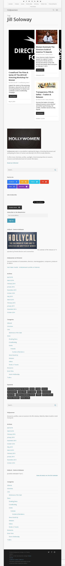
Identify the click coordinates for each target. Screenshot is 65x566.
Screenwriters (46, 392)
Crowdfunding (22, 82)
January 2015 (10, 306)
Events (47, 54)
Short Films (10, 371)
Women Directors (48, 395)
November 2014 (11, 309)
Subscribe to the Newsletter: (16, 212)
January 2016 (10, 287)
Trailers (9, 377)
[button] (57, 10)
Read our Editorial (12, 163)
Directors (44, 389)
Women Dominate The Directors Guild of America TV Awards (45, 49)
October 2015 (11, 293)
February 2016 (11, 283)
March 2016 (10, 280)
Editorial (9, 323)
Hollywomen (12, 10)
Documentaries (12, 392)
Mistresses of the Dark (15, 332)
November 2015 (11, 290)
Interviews (10, 326)
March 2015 (10, 299)
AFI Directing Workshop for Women (18, 389)
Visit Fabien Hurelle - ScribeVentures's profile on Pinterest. (23, 267)
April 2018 (10, 277)
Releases (51, 99)
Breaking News (13, 339)
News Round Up (13, 355)
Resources (10, 368)
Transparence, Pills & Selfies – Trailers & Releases (44, 94)
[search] (53, 10)
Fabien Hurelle (13, 82)
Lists (8, 329)
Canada (38, 389)
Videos (11, 361)
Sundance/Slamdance (18, 352)
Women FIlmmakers (13, 397)
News (27, 82)
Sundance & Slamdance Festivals (25, 395)
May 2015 (10, 296)
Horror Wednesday (14, 374)
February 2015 (11, 303)
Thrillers (38, 395)
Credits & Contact (13, 559)
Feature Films (22, 392)
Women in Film (25, 397)
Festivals (13, 348)
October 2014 (11, 312)
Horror (39, 392)
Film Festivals (31, 392)
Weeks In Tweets (14, 364)
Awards (32, 389)
